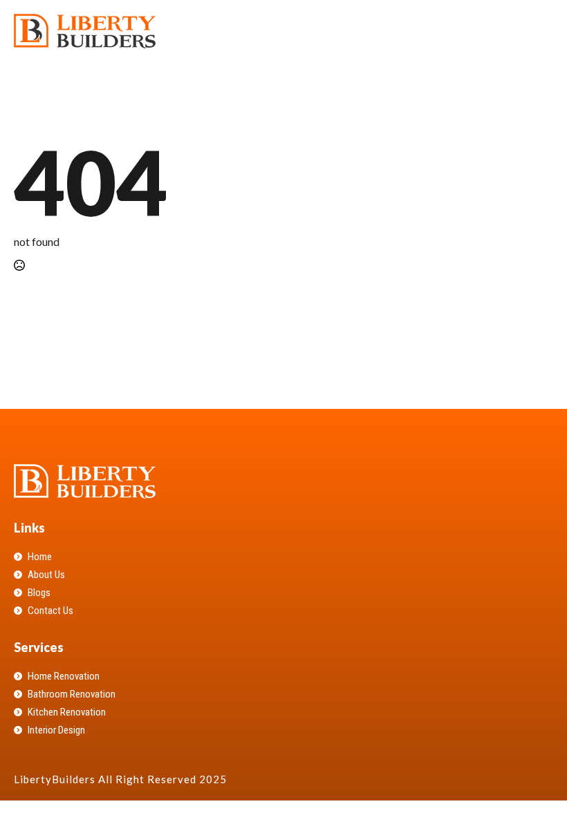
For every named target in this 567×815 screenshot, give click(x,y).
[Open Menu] (542, 31)
